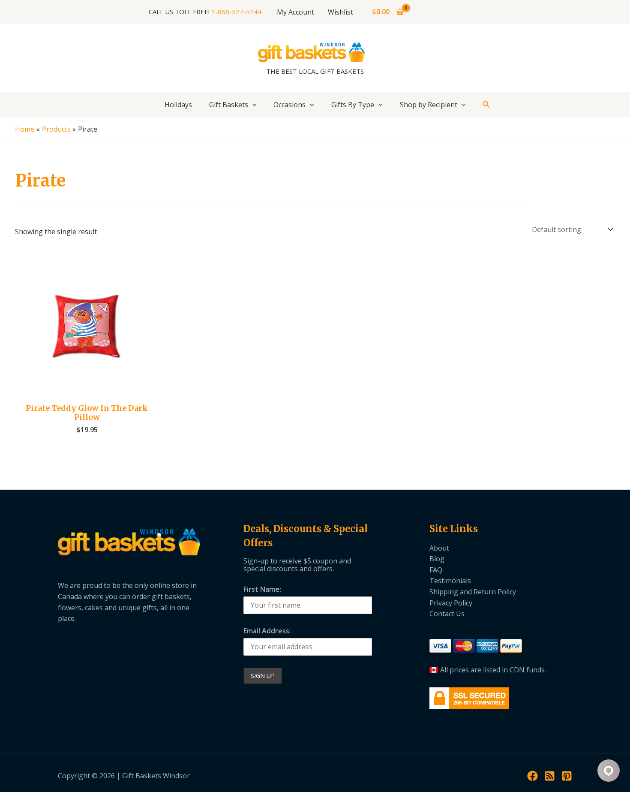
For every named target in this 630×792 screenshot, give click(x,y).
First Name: (262, 589)
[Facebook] (532, 776)
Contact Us (447, 613)
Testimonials (450, 580)
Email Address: (267, 630)
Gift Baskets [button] (228, 104)
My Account (295, 12)
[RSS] (549, 776)
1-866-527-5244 (236, 11)
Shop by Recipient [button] (428, 104)
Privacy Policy (450, 603)
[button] (252, 104)
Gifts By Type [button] (352, 104)
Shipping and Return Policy (472, 591)
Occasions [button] (289, 104)
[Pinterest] (566, 776)
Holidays (178, 104)
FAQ (435, 570)
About (439, 548)
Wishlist (340, 12)
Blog (436, 558)
